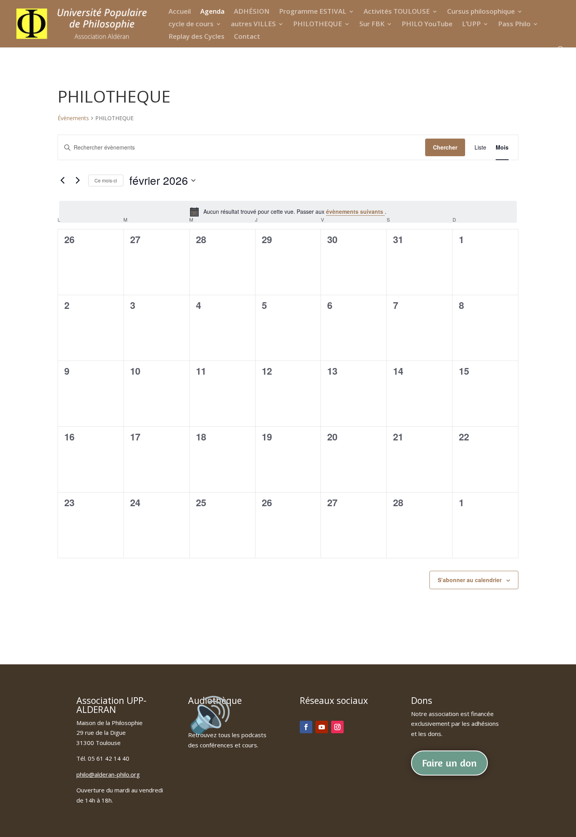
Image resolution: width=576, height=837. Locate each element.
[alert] (288, 212)
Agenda (212, 12)
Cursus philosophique (481, 12)
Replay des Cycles (196, 37)
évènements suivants (355, 211)
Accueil (179, 12)
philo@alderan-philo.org (108, 774)
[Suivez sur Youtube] (321, 727)
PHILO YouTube (427, 24)
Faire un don (449, 763)
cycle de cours (191, 24)
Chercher (445, 147)
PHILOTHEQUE (317, 24)
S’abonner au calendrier (470, 580)
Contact (247, 37)
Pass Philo (514, 24)
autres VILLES (253, 24)
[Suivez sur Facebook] (306, 727)
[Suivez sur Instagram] (337, 727)
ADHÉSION (252, 12)
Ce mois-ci (105, 180)
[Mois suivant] (77, 180)
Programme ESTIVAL (312, 12)
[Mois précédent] (62, 180)
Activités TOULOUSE (397, 12)
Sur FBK (371, 24)
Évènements (73, 118)
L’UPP (471, 24)
